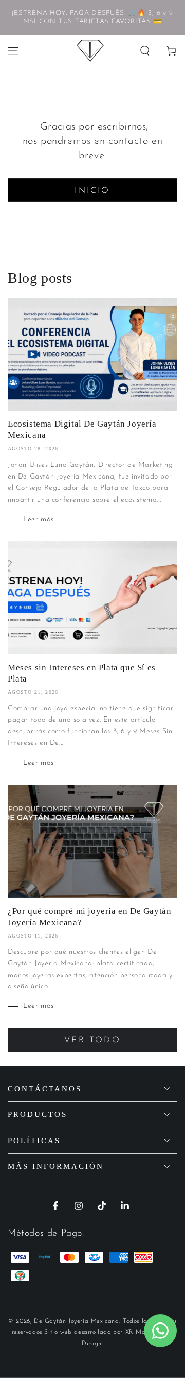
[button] (145, 51)
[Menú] (13, 51)
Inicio (92, 191)
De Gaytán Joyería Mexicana (76, 1321)
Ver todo (92, 1040)
